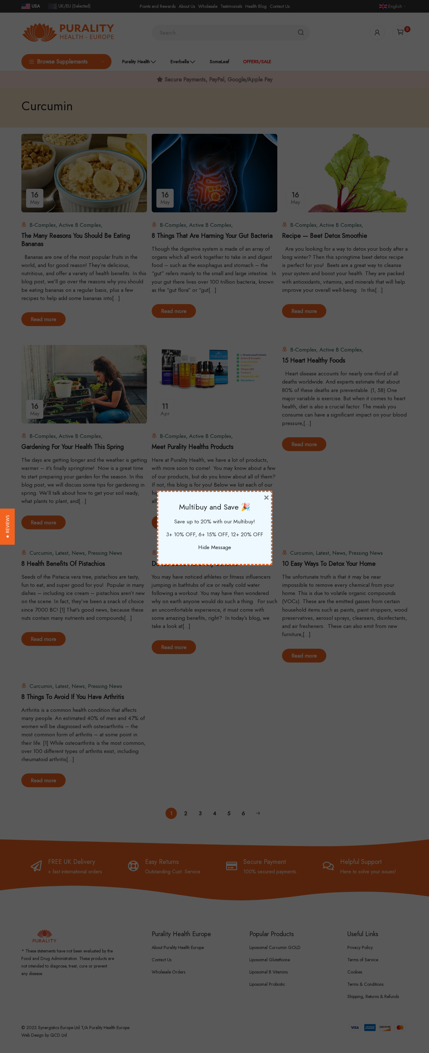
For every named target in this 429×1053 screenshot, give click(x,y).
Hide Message (214, 547)
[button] (7, 527)
